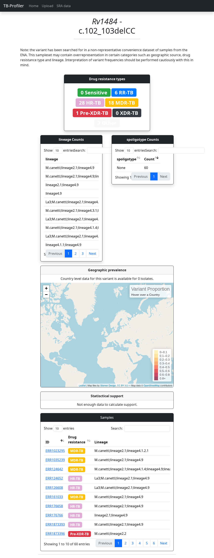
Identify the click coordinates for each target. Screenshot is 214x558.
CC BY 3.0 (122, 385)
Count (149, 159)
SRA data (64, 6)
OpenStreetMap (152, 385)
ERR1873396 (55, 533)
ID (47, 442)
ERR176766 (54, 515)
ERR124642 (54, 469)
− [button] (46, 294)
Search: (79, 150)
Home (33, 6)
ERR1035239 (55, 460)
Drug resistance (76, 439)
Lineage (101, 442)
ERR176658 (54, 506)
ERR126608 (54, 487)
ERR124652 (54, 478)
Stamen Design (108, 385)
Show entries (59, 150)
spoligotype (126, 159)
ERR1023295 (55, 450)
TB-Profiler (13, 6)
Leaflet (82, 385)
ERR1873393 (55, 524)
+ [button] (46, 288)
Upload (47, 6)
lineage (52, 159)
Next (92, 253)
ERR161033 (54, 497)
